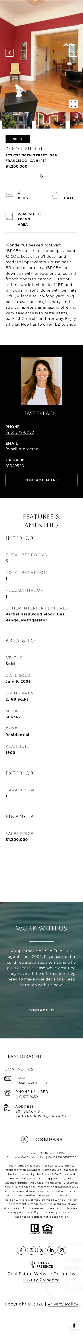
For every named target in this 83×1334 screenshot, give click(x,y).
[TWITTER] (41, 1250)
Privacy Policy (63, 1304)
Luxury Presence (41, 1280)
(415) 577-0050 (20, 432)
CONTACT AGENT (41, 480)
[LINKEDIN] (51, 1250)
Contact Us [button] (41, 1010)
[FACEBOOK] (21, 1250)
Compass (49, 1169)
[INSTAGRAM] (31, 1250)
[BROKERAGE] (62, 1250)
